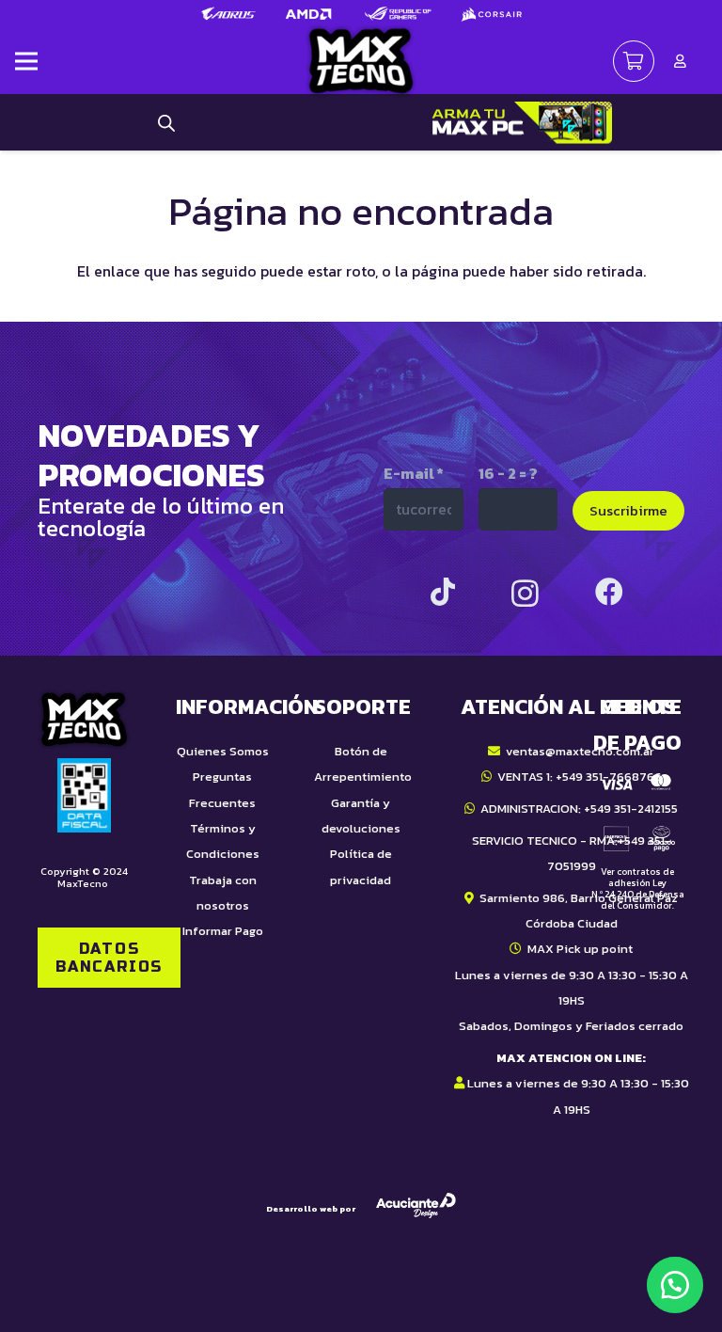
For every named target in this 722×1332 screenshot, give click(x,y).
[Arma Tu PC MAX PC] (518, 123)
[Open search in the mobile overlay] (166, 122)
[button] (675, 1285)
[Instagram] (525, 593)
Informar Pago (222, 931)
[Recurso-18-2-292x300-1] (637, 812)
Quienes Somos (223, 751)
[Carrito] (633, 61)
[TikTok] (443, 592)
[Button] (680, 61)
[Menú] (26, 61)
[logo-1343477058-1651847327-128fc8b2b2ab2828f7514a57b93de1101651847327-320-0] (361, 61)
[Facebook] (609, 592)
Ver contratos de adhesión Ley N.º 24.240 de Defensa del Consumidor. (637, 888)
